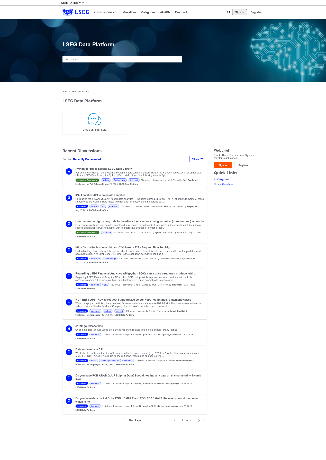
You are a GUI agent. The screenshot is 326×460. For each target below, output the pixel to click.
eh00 (154, 284)
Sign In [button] (223, 165)
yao (145, 334)
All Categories (221, 179)
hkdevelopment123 (185, 360)
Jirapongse (192, 206)
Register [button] (243, 165)
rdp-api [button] (119, 310)
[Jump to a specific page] (204, 420)
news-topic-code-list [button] (110, 360)
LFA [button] (106, 284)
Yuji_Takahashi (190, 180)
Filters (195, 159)
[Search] (229, 12)
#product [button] (134, 180)
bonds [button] (94, 206)
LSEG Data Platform (128, 184)
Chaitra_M (166, 206)
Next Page (135, 420)
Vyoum (158, 232)
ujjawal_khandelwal (171, 334)
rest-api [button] (107, 310)
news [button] (93, 360)
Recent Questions (223, 184)
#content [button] (113, 206)
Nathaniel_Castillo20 (177, 310)
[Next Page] (199, 420)
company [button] (95, 310)
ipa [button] (103, 206)
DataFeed (164, 258)
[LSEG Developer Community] (89, 12)
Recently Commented (87, 159)
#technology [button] (119, 180)
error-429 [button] (95, 258)
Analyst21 (148, 383)
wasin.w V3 (182, 232)
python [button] (106, 180)
